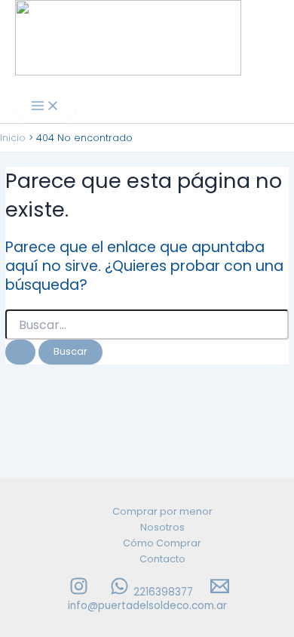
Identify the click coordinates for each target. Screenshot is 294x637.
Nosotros (162, 527)
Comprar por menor (162, 511)
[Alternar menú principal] (45, 107)
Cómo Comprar (162, 543)
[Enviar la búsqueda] (20, 352)
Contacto (162, 558)
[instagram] (80, 592)
